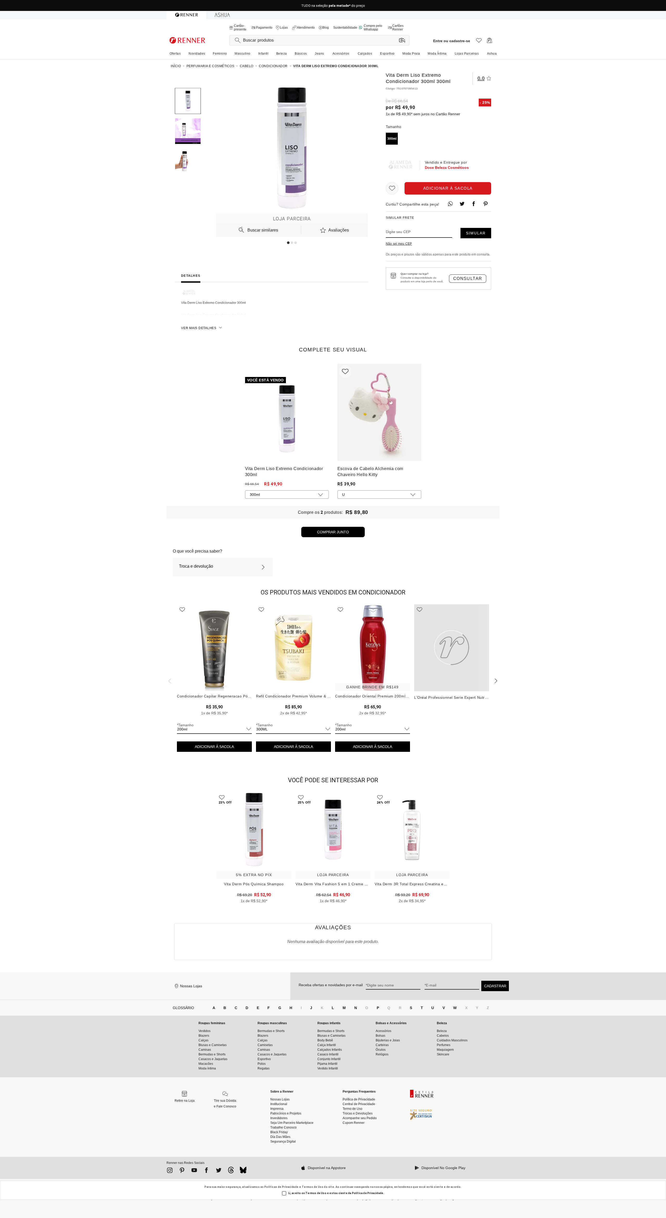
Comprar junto (333, 532)
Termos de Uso (312, 1186)
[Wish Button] (392, 188)
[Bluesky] (243, 1171)
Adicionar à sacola (448, 188)
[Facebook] (206, 1171)
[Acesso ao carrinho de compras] (489, 42)
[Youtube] (194, 1171)
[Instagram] (169, 1171)
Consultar (467, 278)
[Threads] (231, 1171)
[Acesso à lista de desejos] (479, 42)
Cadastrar (495, 986)
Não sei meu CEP (399, 244)
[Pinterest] (182, 1171)
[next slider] (169, 680)
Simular (476, 233)
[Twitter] (218, 1171)
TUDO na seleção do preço (333, 6)
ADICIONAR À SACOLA (214, 747)
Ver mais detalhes (198, 328)
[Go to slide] (288, 242)
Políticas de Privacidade (281, 1186)
